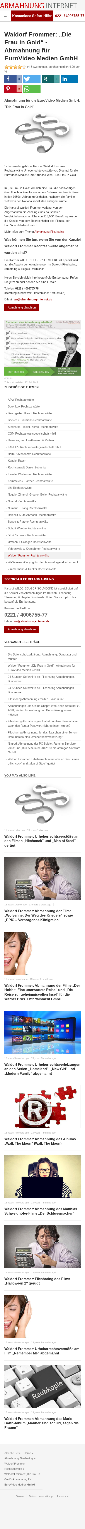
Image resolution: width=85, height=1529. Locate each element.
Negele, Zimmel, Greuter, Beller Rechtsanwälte (37, 494)
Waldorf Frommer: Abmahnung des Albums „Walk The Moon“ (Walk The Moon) (40, 1141)
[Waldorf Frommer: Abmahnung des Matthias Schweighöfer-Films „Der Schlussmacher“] (42, 1176)
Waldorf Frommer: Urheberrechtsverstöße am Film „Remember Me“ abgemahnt (41, 1351)
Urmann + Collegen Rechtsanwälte (29, 542)
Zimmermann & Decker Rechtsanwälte (32, 569)
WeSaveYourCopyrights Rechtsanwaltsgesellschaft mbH (43, 562)
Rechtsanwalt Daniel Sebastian (27, 467)
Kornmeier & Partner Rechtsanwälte (30, 481)
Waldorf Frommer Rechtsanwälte (28, 555)
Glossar (20, 1496)
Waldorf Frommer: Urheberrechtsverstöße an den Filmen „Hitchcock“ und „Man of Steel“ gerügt (41, 841)
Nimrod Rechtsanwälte (22, 501)
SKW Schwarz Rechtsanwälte (27, 535)
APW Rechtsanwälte (21, 399)
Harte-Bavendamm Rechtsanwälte (29, 454)
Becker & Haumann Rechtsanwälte (30, 420)
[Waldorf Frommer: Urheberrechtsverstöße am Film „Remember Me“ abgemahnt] (42, 1316)
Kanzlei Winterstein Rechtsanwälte (30, 474)
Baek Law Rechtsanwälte (24, 406)
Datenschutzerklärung (41, 1496)
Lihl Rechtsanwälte (20, 487)
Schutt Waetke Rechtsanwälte (27, 528)
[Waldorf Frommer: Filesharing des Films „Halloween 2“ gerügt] (42, 1246)
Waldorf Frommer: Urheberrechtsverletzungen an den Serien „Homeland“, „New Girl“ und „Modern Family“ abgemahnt (42, 1069)
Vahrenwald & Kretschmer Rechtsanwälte (34, 548)
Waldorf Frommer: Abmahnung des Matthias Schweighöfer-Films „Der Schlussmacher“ (40, 1211)
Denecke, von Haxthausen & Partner (31, 440)
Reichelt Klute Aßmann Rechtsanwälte (32, 515)
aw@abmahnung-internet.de (33, 299)
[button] (13, 79)
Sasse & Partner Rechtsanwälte (28, 521)
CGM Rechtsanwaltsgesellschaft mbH (32, 433)
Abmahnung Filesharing (49, 231)
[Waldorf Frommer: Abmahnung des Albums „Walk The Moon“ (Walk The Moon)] (42, 1106)
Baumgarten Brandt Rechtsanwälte (30, 413)
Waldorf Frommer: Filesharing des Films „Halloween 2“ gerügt (37, 1281)
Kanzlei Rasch (17, 460)
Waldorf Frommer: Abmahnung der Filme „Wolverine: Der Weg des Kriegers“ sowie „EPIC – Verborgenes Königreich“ (38, 915)
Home (27, 1453)
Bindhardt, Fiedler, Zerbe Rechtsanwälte (33, 426)
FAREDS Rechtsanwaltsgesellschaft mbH (34, 447)
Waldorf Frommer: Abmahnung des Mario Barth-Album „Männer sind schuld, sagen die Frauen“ (41, 1423)
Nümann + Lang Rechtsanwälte (27, 508)
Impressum (63, 1496)
